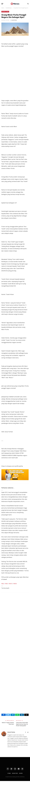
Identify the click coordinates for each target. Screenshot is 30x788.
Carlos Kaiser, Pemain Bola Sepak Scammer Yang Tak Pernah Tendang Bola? (22, 724)
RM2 (2, 583)
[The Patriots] (15, 4)
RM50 (15, 583)
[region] (15, 75)
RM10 (10, 583)
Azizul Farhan (14, 20)
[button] (2, 3)
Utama (9, 773)
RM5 (6, 583)
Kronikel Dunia (5, 11)
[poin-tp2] (15, 479)
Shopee (20, 773)
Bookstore (15, 773)
